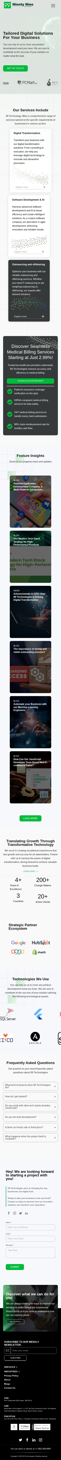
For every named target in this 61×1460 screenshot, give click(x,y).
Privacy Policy (11, 1375)
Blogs (7, 1384)
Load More (30, 818)
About (7, 1379)
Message (9, 1245)
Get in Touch (15, 68)
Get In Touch (15, 1321)
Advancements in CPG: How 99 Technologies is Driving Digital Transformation (29, 597)
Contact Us (9, 1388)
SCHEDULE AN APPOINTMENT (30, 381)
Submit (14, 1267)
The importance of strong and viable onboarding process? (30, 650)
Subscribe (15, 1358)
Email (8, 1234)
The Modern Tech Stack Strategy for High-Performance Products (26, 541)
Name (8, 1222)
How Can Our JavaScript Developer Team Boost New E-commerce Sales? (30, 762)
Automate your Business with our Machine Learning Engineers (30, 707)
